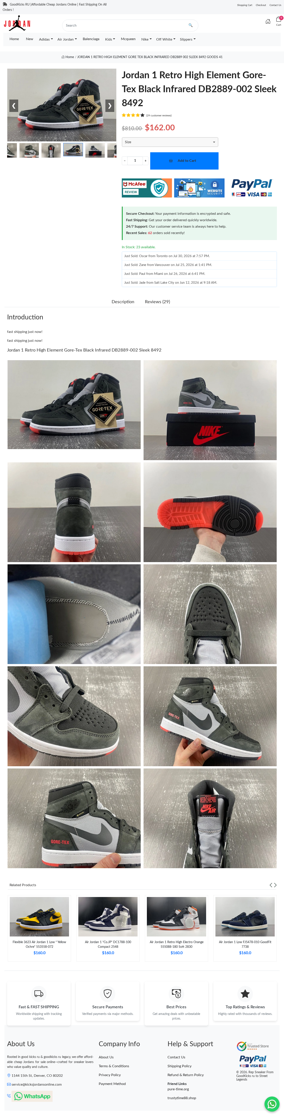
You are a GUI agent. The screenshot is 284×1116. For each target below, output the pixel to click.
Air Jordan (65, 39)
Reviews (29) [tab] (157, 302)
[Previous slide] (270, 885)
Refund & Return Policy (186, 1075)
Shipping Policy (179, 1066)
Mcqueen (128, 39)
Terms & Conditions (114, 1066)
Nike (144, 39)
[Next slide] (275, 885)
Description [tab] (123, 302)
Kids (108, 39)
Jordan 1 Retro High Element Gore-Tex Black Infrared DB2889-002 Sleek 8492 (84, 350)
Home (14, 39)
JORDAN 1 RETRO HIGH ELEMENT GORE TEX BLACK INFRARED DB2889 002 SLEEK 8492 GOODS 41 (150, 57)
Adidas (44, 39)
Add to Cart (187, 160)
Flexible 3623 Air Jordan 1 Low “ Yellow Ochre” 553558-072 (39, 944)
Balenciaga (91, 39)
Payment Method (112, 1084)
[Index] (268, 22)
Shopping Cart (244, 5)
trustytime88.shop (182, 1098)
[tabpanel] (39, 930)
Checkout (261, 5)
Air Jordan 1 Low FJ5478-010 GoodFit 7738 (245, 944)
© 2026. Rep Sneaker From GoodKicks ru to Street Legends (255, 1076)
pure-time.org (178, 1089)
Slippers (186, 39)
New (29, 39)
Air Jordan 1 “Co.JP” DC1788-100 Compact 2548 (108, 944)
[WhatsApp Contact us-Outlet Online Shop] (272, 1104)
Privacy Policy (110, 1075)
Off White (164, 39)
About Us (106, 1057)
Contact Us (275, 5)
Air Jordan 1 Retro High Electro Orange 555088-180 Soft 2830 (176, 944)
